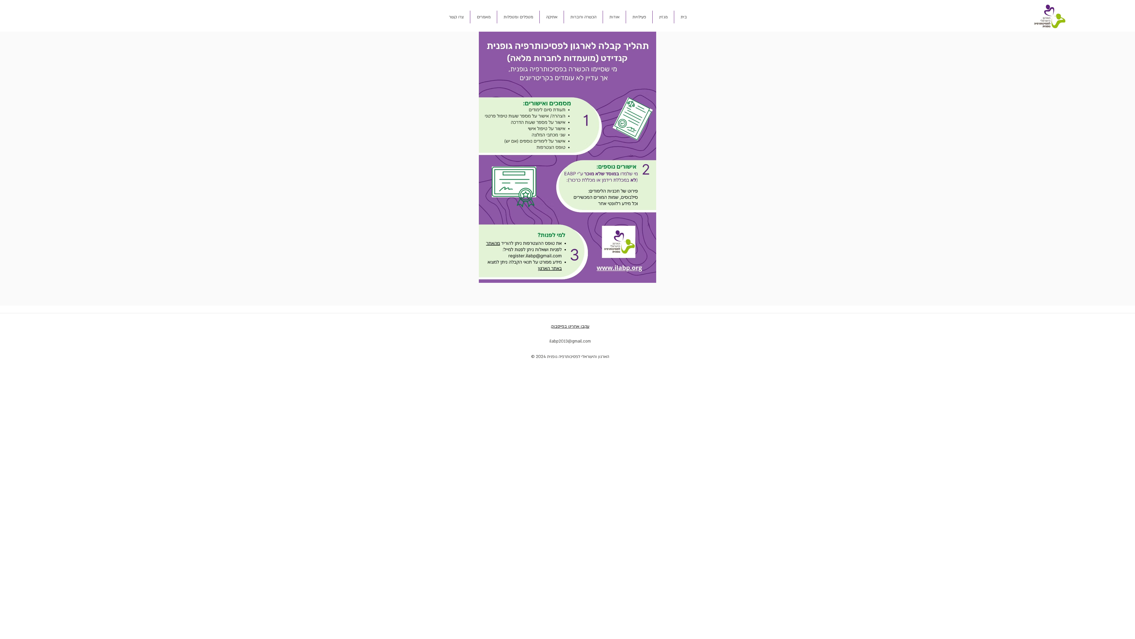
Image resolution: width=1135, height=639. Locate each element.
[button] (614, 17)
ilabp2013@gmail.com (570, 341)
